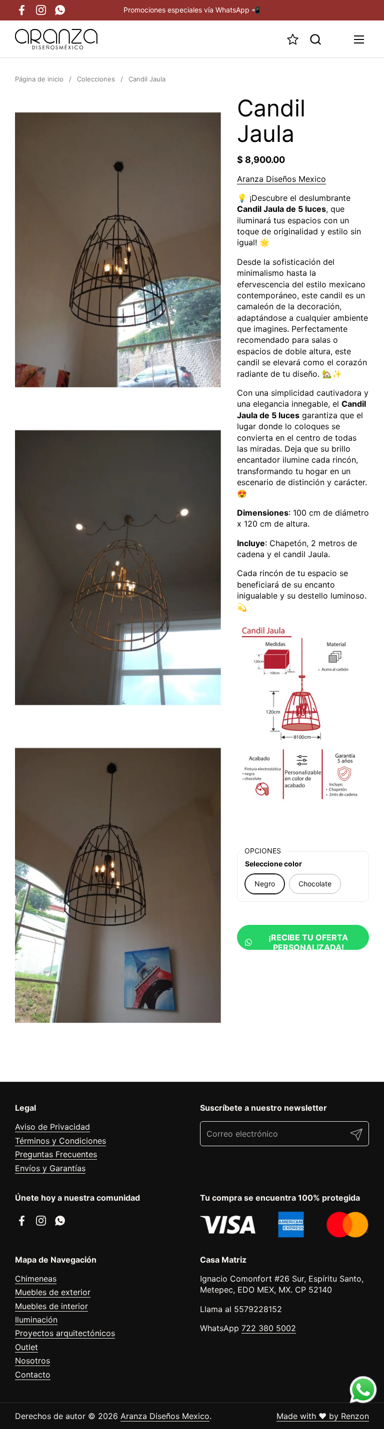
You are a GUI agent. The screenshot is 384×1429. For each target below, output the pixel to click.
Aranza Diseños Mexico (281, 179)
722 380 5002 (269, 1328)
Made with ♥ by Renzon (322, 1416)
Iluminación (36, 1320)
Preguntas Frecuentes (56, 1154)
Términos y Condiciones (60, 1141)
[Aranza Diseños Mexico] (56, 39)
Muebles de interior (51, 1306)
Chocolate (315, 883)
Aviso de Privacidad (52, 1127)
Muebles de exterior (52, 1292)
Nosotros (32, 1361)
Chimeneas (35, 1279)
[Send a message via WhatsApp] (363, 1390)
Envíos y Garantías (50, 1168)
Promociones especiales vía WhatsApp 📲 (192, 9)
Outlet (26, 1347)
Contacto (32, 1375)
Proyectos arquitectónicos (65, 1333)
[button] (315, 39)
